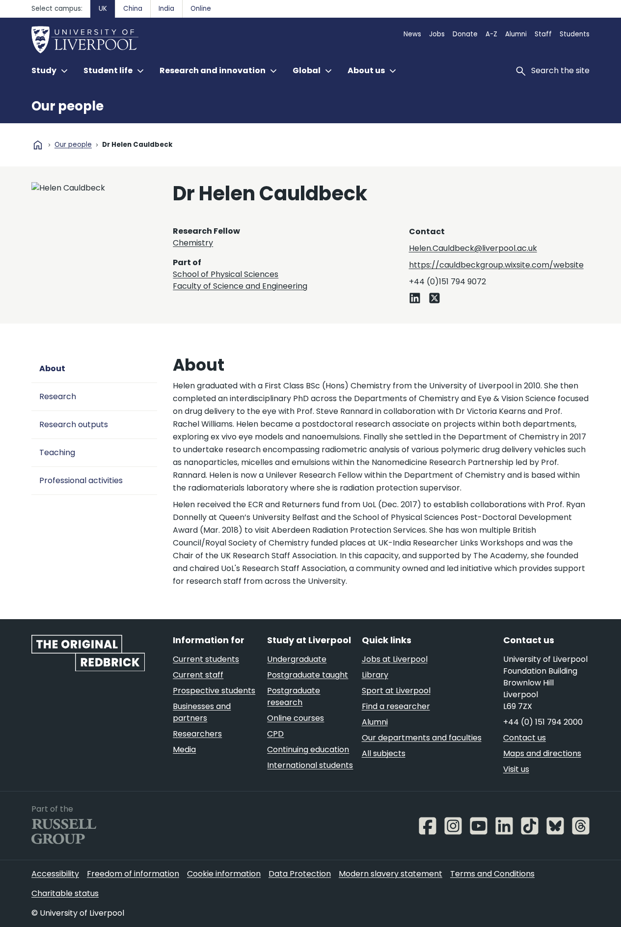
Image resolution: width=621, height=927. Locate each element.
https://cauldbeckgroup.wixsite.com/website (496, 265)
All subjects (383, 753)
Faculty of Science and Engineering (240, 286)
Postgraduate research (293, 696)
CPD (275, 733)
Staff (543, 34)
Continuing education (308, 749)
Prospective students (214, 690)
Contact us (524, 737)
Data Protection (300, 873)
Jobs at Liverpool (395, 659)
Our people (67, 106)
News (412, 34)
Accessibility (55, 873)
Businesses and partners (202, 712)
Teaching (57, 452)
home (37, 145)
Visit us (516, 769)
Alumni (516, 34)
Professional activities (81, 480)
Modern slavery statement (390, 873)
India (166, 8)
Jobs (437, 34)
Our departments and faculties (422, 737)
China (132, 8)
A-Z (491, 34)
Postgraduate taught (307, 675)
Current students (206, 659)
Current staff (198, 675)
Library (375, 675)
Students (575, 34)
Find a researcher (396, 706)
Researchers (197, 733)
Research (57, 396)
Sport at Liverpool (396, 690)
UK (103, 8)
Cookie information (224, 873)
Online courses (295, 718)
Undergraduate (296, 659)
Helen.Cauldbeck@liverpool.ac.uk (473, 248)
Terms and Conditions (492, 873)
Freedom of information (133, 873)
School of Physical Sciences (225, 274)
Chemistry (193, 242)
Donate (465, 34)
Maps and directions (542, 753)
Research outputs (73, 424)
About (52, 368)
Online (200, 8)
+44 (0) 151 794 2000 (543, 722)
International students (310, 765)
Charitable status (65, 893)
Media (184, 749)
